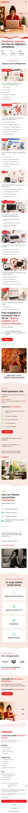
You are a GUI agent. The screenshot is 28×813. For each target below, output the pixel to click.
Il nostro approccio (7, 747)
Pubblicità (5, 761)
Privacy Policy (16, 811)
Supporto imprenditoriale (9, 767)
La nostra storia (6, 749)
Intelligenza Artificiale (8, 759)
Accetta (14, 801)
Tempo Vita (5, 753)
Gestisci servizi (5, 797)
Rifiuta (14, 804)
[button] (26, 786)
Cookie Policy (10, 811)
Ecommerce (5, 763)
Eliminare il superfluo (8, 751)
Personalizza (14, 808)
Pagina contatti (6, 779)
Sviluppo (5, 765)
